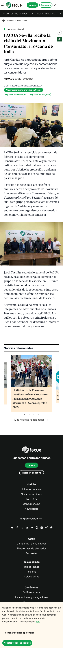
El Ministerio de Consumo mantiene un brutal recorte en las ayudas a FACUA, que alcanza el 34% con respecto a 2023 (30, 398)
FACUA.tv (31, 499)
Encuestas (31, 553)
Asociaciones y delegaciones (31, 597)
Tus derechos (31, 566)
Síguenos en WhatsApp (15, 94)
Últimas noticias (31, 489)
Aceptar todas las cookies (17, 642)
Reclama (31, 571)
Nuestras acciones (31, 494)
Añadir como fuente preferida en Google (23, 90)
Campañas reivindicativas (31, 543)
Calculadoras (31, 576)
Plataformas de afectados (31, 548)
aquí (38, 621)
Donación (46, 5)
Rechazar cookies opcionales (19, 632)
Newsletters (31, 508)
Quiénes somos (31, 592)
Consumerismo (31, 504)
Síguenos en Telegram (40, 94)
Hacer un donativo (31, 472)
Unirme (32, 5)
